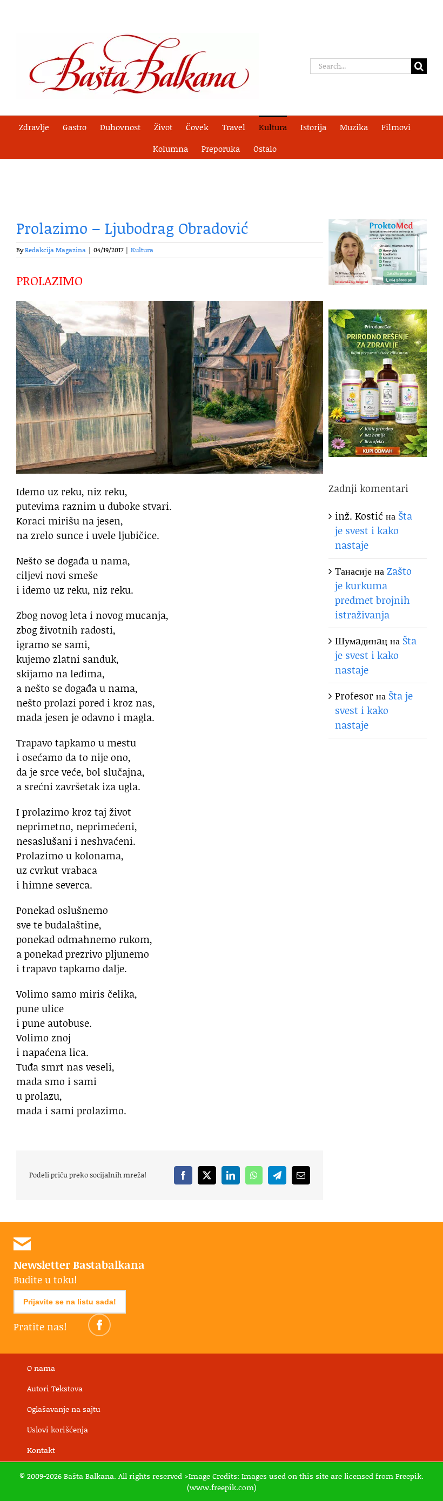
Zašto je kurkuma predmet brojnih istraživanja (373, 593)
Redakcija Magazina (55, 249)
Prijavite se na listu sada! (69, 1301)
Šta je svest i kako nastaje (373, 530)
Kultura (142, 249)
